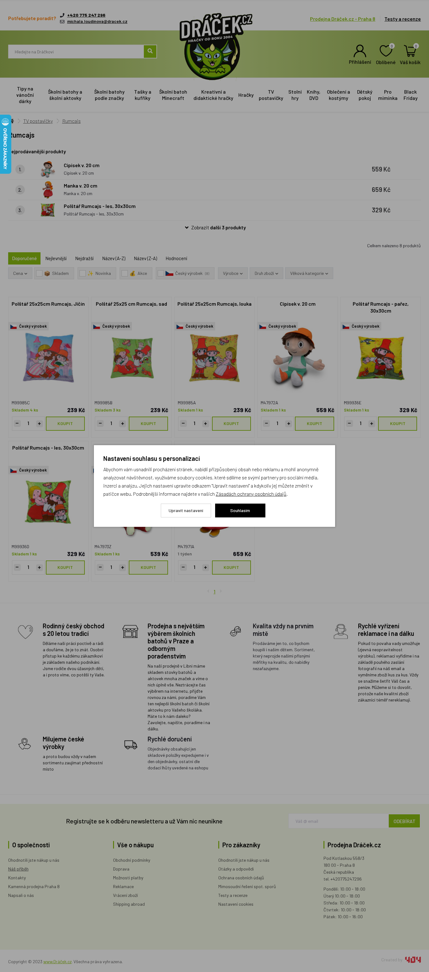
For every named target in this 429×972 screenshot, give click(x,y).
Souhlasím (240, 510)
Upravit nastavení (186, 510)
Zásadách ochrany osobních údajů (251, 494)
